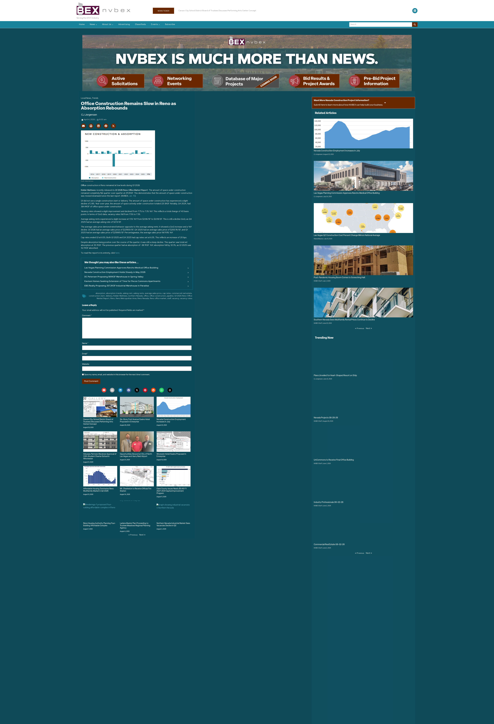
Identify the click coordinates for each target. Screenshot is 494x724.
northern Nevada (135, 296)
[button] (83, 125)
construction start (97, 296)
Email (85, 354)
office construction (157, 296)
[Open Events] (159, 24)
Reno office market (158, 299)
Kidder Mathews (120, 296)
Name (85, 343)
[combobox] (380, 24)
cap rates (166, 293)
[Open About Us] (112, 24)
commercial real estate (182, 293)
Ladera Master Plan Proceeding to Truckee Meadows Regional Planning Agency (135, 525)
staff (169, 299)
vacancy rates (186, 299)
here (117, 253)
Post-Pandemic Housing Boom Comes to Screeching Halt (339, 278)
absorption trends (114, 293)
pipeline (170, 296)
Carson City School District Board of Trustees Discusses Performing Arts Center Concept (98, 422)
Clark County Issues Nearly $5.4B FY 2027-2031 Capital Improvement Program (172, 491)
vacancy (175, 299)
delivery (109, 296)
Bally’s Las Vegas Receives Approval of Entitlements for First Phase (208, 11)
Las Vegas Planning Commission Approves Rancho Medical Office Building (121, 268)
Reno (112, 299)
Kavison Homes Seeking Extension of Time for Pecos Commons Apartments (122, 281)
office (146, 296)
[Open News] (96, 24)
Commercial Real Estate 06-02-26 (329, 545)
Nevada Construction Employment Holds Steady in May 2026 (114, 272)
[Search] (414, 24)
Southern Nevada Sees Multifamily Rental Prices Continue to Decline (344, 320)
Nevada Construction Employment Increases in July (337, 151)
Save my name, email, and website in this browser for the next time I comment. (117, 375)
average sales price (153, 293)
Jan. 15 (132, 196)
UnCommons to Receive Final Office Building (334, 460)
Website (85, 364)
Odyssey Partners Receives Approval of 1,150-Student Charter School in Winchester (99, 456)
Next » (142, 535)
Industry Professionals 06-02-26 (328, 502)
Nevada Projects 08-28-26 (326, 418)
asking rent (127, 293)
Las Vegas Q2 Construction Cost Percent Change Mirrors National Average (347, 235)
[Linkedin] (414, 10)
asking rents (138, 293)
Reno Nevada (143, 299)
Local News (86, 98)
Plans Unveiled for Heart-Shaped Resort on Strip (335, 376)
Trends (95, 98)
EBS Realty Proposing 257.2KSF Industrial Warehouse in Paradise (116, 286)
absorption (100, 293)
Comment (87, 316)
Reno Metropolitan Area (126, 299)
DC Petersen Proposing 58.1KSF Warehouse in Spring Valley (113, 277)
